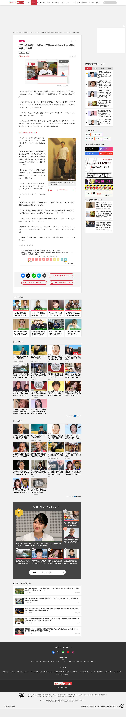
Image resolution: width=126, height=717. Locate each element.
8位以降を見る (47, 572)
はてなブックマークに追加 (38, 276)
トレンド (69, 2)
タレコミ (92, 672)
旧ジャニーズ (41, 2)
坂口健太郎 (90, 138)
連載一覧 (84, 2)
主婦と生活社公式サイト (63, 674)
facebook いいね (23, 276)
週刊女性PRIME (17, 32)
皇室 (49, 2)
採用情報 (99, 672)
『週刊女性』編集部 (24, 56)
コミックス (76, 2)
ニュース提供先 (84, 672)
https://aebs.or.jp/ (69, 696)
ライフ (63, 2)
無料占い (98, 2)
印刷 (73, 56)
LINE (33, 274)
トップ (29, 2)
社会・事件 (55, 2)
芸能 (34, 2)
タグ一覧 (91, 2)
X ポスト (28, 275)
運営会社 (5, 672)
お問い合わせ (117, 672)
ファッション (98, 134)
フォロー (91, 149)
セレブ (100, 138)
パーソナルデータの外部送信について (41, 672)
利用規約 (12, 672)
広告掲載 (75, 672)
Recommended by (70, 416)
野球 (38, 32)
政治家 (107, 138)
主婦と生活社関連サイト (63, 687)
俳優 (88, 134)
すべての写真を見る (62, 190)
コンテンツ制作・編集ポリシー (62, 672)
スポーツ (31, 32)
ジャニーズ (38, 662)
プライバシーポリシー (23, 672)
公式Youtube (107, 153)
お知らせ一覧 (108, 672)
